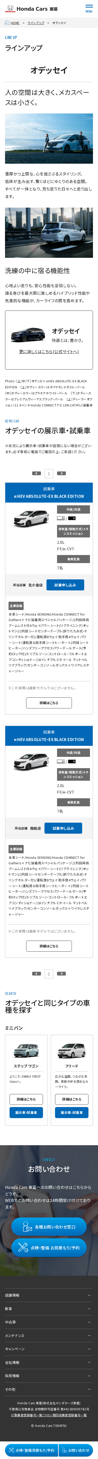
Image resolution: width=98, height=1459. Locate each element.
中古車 (10, 1321)
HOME (15, 23)
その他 (10, 1389)
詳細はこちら (49, 702)
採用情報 (12, 1375)
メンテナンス (15, 1335)
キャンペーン (15, 1348)
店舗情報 (12, 1295)
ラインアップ (36, 23)
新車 (8, 1308)
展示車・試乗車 (26, 1112)
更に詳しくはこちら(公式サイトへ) (49, 351)
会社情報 (12, 1362)
